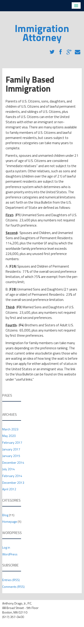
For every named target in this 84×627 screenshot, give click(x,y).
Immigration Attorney (42, 32)
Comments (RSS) (13, 586)
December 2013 (13, 482)
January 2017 (11, 449)
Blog (5, 515)
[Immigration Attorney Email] (77, 50)
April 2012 (9, 489)
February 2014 (12, 475)
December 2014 (13, 462)
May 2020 (9, 435)
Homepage (9, 521)
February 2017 (12, 442)
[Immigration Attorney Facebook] (60, 50)
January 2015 (11, 455)
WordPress (9, 554)
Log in (6, 547)
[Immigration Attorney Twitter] (52, 50)
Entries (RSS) (11, 579)
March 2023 (10, 429)
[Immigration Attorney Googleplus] (69, 50)
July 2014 (8, 469)
